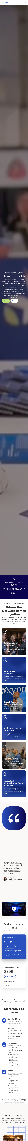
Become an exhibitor (13, 1073)
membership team (14, 1023)
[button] (25, 2)
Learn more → (18, 933)
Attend (6, 301)
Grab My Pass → (9, 947)
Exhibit (14, 301)
